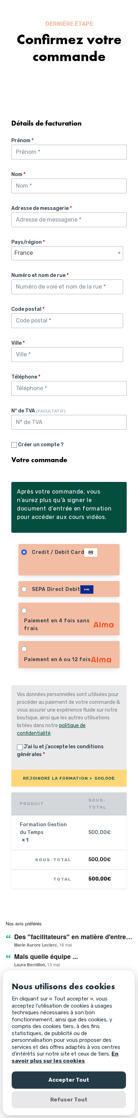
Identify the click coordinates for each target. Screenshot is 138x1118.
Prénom (22, 141)
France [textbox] (24, 252)
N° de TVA (38, 411)
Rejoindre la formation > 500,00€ (69, 778)
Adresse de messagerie (41, 208)
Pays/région (28, 242)
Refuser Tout (68, 1099)
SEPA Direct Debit (56, 589)
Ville (18, 343)
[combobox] (67, 253)
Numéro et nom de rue (40, 275)
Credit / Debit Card (58, 552)
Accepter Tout (68, 1080)
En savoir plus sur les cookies (65, 1057)
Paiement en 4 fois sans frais (57, 624)
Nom (18, 174)
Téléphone (25, 377)
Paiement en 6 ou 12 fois (57, 660)
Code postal (28, 309)
